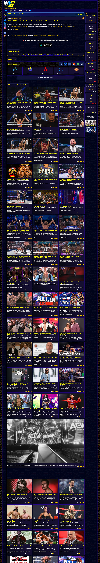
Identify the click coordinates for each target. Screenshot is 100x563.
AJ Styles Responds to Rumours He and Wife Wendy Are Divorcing (71, 334)
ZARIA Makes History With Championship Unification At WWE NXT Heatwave (45, 154)
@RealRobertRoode (65, 26)
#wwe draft (41, 54)
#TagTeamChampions (41, 35)
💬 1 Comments (28, 238)
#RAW (74, 26)
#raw (28, 54)
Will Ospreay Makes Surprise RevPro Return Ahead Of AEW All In (19, 546)
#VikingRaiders (13, 26)
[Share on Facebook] (69, 64)
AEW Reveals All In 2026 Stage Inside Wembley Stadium (19, 463)
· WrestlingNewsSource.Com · (9, 8)
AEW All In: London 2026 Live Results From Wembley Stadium (45, 308)
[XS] (12, 18)
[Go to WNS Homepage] (10, 4)
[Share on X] (82, 64)
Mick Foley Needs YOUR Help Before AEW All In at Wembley (18, 495)
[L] (16, 18)
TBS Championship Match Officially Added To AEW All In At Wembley (45, 409)
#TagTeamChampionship (13, 27)
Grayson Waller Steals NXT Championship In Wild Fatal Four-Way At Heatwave (19, 103)
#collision (91, 39)
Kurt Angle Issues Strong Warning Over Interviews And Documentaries (72, 546)
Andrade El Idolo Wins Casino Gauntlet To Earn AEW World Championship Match (45, 231)
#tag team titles (34, 54)
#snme (91, 48)
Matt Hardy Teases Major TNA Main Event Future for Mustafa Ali (45, 546)
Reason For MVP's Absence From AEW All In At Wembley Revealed (70, 154)
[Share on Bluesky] (65, 64)
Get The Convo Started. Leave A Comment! (45, 77)
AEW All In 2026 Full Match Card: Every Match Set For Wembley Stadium (71, 308)
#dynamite (91, 29)
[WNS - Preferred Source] (46, 45)
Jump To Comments (15, 73)
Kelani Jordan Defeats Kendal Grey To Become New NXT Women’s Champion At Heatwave (18, 128)
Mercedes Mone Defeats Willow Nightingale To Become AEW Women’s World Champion (19, 205)
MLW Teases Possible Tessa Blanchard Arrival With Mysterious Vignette (71, 409)
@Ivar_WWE (25, 26)
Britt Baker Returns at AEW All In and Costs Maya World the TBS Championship (18, 308)
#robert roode (57, 54)
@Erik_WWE (19, 26)
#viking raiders (49, 54)
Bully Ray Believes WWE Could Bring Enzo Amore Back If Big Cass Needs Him (71, 521)
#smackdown (91, 80)
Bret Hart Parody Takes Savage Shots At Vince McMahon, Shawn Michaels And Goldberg (17, 384)
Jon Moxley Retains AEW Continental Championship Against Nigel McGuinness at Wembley (18, 257)
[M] (15, 18)
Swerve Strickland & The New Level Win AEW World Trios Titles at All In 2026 (71, 257)
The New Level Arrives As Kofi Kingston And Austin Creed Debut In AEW (18, 282)
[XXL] (20, 18)
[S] (13, 18)
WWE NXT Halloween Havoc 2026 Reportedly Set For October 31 (45, 180)
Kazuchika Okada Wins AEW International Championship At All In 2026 (69, 231)
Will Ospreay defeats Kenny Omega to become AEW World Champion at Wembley (71, 180)
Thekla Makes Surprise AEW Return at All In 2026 (44, 281)
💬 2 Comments (80, 212)
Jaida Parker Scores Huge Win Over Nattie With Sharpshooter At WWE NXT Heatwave (70, 128)
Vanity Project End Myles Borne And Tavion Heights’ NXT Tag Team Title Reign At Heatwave (18, 154)
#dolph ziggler (65, 54)
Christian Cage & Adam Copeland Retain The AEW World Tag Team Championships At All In (18, 231)
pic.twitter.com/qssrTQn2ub (52, 35)
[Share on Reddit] (74, 64)
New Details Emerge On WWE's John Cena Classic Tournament (71, 495)
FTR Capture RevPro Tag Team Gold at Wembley (70, 357)
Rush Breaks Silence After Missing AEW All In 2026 (45, 333)
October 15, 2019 (18, 29)
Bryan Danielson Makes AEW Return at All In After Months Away (70, 282)
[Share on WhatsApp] (78, 64)
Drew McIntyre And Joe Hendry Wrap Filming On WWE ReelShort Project (19, 521)
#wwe (23, 54)
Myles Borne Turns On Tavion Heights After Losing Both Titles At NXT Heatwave (45, 103)
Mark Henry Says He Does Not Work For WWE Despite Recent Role (19, 334)
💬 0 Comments (28, 110)
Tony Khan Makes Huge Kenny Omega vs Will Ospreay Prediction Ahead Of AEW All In (19, 358)
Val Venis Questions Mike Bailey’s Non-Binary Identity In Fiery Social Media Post (45, 358)
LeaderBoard (76, 73)
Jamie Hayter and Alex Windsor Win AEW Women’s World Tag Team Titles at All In (45, 257)
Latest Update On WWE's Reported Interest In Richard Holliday (45, 495)
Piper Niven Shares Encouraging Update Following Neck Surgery (71, 384)
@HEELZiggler (57, 26)
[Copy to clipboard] (61, 64)
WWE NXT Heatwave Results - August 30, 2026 (17, 179)
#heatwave (91, 20)
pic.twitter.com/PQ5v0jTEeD (24, 27)
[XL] (17, 18)
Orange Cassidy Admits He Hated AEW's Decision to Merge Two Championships (45, 384)
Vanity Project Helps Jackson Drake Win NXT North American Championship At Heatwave (71, 103)
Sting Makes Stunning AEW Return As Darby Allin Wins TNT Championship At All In (72, 205)
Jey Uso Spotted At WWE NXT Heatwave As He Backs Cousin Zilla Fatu (45, 128)
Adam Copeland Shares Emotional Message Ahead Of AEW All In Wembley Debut (19, 409)
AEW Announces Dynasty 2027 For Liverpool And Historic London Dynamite (44, 205)
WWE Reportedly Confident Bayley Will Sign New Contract (44, 521)
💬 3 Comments (28, 289)
